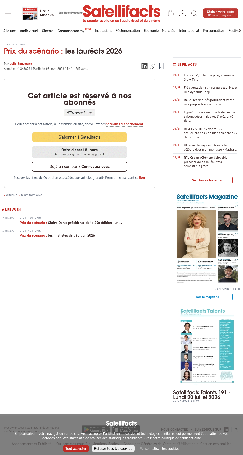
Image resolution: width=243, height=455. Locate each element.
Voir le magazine (207, 297)
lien (142, 177)
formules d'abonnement (124, 124)
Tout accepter (76, 448)
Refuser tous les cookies (113, 448)
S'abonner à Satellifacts (80, 137)
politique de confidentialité (181, 438)
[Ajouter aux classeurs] (161, 65)
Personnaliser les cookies (159, 448)
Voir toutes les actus (207, 180)
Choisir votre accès (220, 13)
